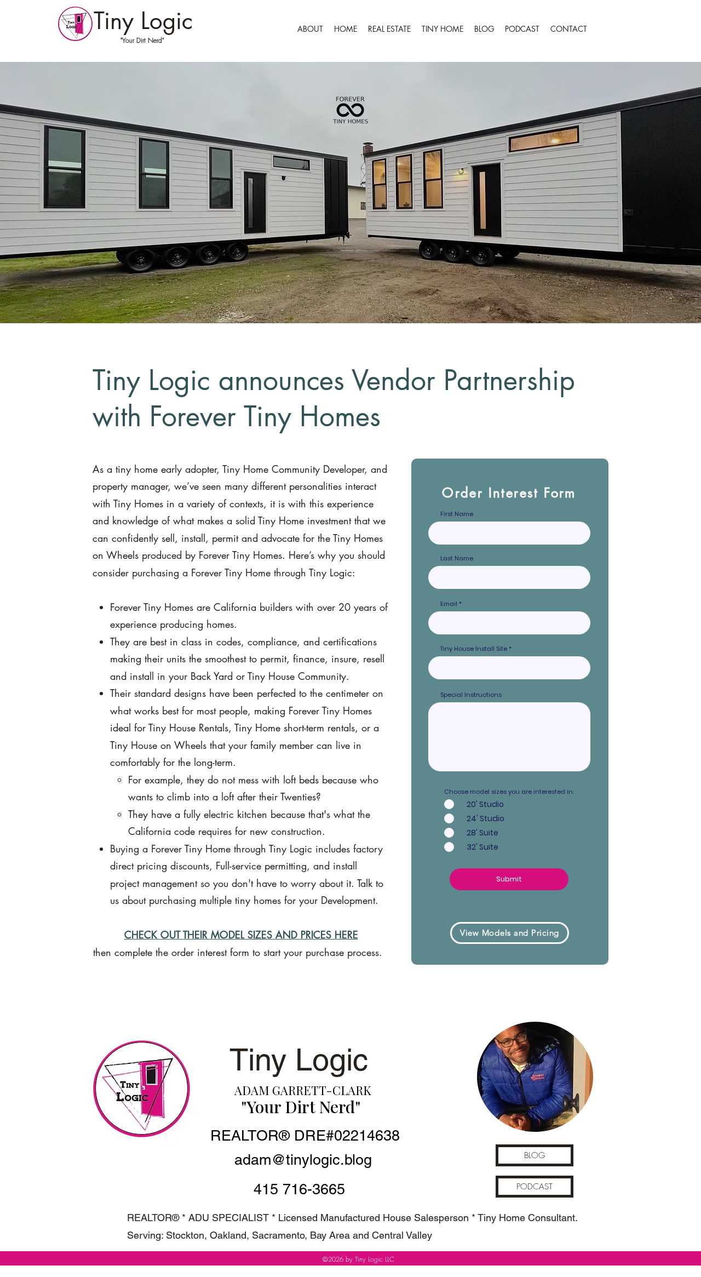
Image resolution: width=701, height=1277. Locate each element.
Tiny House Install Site (473, 649)
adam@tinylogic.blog (303, 1159)
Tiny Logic (143, 21)
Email (448, 604)
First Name (456, 514)
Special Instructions (471, 695)
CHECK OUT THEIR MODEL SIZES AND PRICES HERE (241, 934)
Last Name (456, 559)
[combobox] (509, 667)
